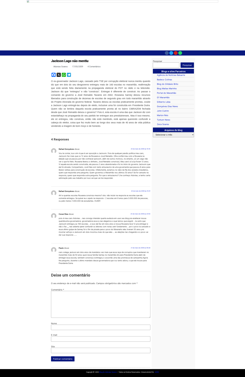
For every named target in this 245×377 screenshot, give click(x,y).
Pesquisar (157, 61)
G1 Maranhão (163, 97)
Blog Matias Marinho (167, 88)
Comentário (57, 290)
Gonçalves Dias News (167, 106)
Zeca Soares (163, 124)
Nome (54, 323)
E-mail (54, 335)
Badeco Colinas (164, 79)
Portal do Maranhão (166, 93)
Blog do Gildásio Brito (167, 84)
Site (53, 346)
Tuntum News (163, 119)
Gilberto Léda (163, 102)
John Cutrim (163, 111)
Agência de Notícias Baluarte (171, 75)
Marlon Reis (162, 115)
